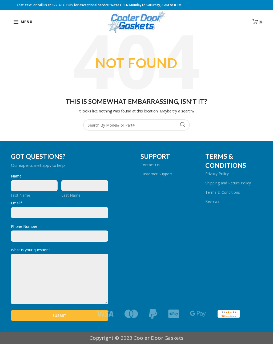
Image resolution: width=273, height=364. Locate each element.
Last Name (71, 195)
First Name (20, 195)
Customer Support (156, 173)
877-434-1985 (62, 5)
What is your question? (30, 249)
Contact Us (150, 164)
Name (16, 176)
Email (16, 202)
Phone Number (24, 226)
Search (182, 125)
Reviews (212, 201)
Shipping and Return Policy (228, 182)
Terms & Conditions (222, 192)
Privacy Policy (217, 173)
